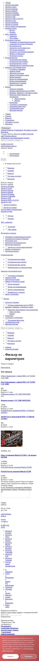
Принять (10, 656)
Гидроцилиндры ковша (18, 60)
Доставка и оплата (12, 122)
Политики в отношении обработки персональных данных (16, 488)
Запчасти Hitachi (11, 11)
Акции (7, 597)
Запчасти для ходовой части (15, 67)
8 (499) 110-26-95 (27, 134)
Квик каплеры (15, 312)
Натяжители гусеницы (18, 83)
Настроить (28, 656)
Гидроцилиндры (11, 58)
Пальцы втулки (11, 28)
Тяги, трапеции (11, 34)
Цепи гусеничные (16, 85)
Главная (8, 116)
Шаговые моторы (16, 110)
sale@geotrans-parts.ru (8, 136)
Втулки (12, 30)
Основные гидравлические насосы (22, 42)
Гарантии (8, 587)
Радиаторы (14, 102)
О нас (3, 487)
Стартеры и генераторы (18, 104)
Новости (8, 118)
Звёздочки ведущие (17, 73)
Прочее (8, 87)
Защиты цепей (15, 71)
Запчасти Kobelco (11, 22)
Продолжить (5, 367)
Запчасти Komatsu (12, 13)
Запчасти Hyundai (11, 5)
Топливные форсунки (18, 106)
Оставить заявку (7, 485)
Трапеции (13, 36)
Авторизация (14, 154)
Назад (8, 3)
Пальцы (12, 32)
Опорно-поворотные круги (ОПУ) (22, 91)
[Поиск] (22, 140)
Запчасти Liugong (11, 24)
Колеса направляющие (18, 81)
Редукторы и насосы (12, 40)
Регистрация (14, 155)
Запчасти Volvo (10, 7)
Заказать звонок (7, 148)
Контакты (8, 124)
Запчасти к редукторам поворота (22, 52)
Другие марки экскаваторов (15, 26)
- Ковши (17, 101)
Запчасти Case (10, 20)
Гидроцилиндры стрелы (18, 63)
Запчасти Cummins (16, 89)
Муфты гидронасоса (17, 54)
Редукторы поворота (17, 50)
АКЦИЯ (10, 171)
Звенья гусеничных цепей (19, 75)
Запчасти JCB (10, 17)
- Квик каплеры (19, 99)
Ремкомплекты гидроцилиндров (21, 65)
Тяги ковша (14, 38)
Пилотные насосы (16, 56)
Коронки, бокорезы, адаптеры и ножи (23, 93)
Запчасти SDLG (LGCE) (14, 19)
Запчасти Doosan (11, 9)
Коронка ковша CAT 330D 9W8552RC (16, 400)
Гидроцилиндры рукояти (19, 61)
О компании (9, 120)
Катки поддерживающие (19, 79)
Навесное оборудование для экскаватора (22, 310)
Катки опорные (15, 77)
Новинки (10, 168)
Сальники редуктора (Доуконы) (21, 44)
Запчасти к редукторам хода (20, 48)
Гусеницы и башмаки (17, 69)
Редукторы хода (15, 46)
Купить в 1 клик (7, 392)
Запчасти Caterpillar (12, 15)
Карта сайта (7, 606)
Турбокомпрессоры (17, 108)
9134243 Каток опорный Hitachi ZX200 (16, 471)
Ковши (12, 314)
